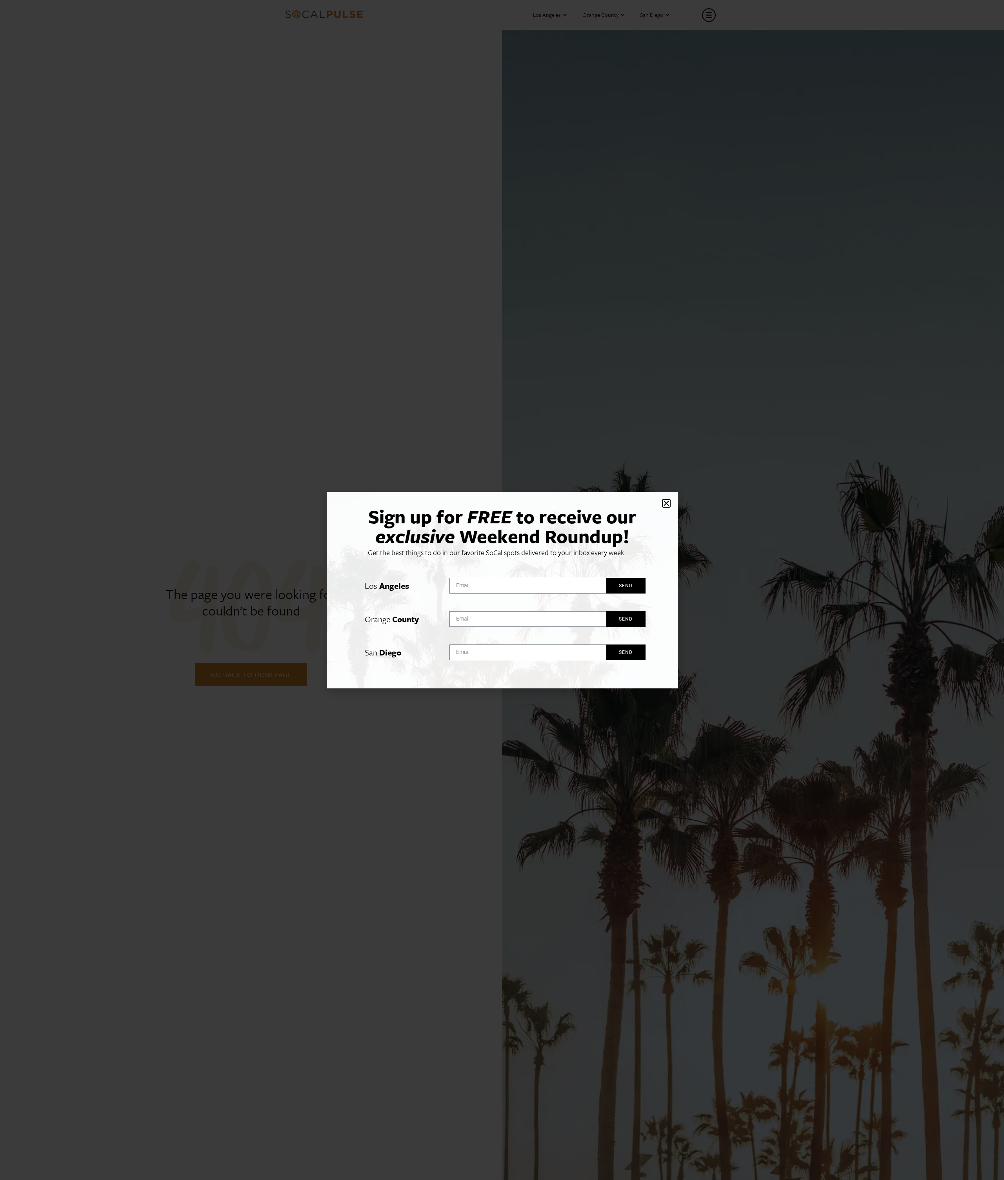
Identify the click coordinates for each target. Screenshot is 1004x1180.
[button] (666, 503)
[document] (502, 590)
